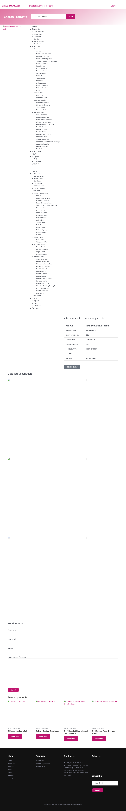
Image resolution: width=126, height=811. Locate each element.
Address (114, 6)
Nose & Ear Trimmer (43, 54)
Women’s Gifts (41, 98)
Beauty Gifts (38, 93)
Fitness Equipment (43, 105)
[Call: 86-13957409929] (3, 3)
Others (38, 90)
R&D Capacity (39, 41)
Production (36, 151)
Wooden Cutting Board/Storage (48, 142)
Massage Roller (41, 110)
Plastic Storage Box (43, 122)
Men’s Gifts (40, 95)
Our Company (39, 32)
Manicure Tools (41, 71)
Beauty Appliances (41, 49)
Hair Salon (40, 76)
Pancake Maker (41, 137)
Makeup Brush (41, 88)
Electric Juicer (41, 132)
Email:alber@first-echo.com (41, 6)
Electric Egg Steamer (43, 134)
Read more (15, 736)
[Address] (112, 3)
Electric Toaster (42, 146)
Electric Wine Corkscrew (45, 124)
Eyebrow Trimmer (42, 56)
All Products (40, 761)
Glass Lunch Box (42, 115)
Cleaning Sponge (42, 139)
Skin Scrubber (41, 73)
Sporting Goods (40, 100)
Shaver (38, 51)
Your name (12, 630)
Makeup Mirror (41, 83)
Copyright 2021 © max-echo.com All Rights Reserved (63, 804)
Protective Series (42, 102)
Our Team (37, 37)
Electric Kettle (41, 127)
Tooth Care (40, 78)
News (34, 154)
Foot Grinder (40, 66)
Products (36, 46)
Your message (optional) (17, 657)
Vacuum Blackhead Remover (46, 61)
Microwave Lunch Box (44, 120)
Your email (12, 639)
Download (37, 161)
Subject (10, 648)
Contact (35, 164)
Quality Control (39, 44)
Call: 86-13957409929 (11, 6)
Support (35, 156)
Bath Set (39, 81)
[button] (76, 168)
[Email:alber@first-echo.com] (30, 3)
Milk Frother (40, 149)
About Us (36, 29)
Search (70, 16)
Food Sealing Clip (42, 144)
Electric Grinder (41, 129)
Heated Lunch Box (42, 117)
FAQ (35, 159)
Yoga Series (40, 107)
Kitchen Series (39, 112)
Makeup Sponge (42, 85)
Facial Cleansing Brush (44, 59)
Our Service (38, 39)
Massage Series (42, 63)
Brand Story (38, 34)
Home (34, 26)
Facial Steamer (41, 68)
